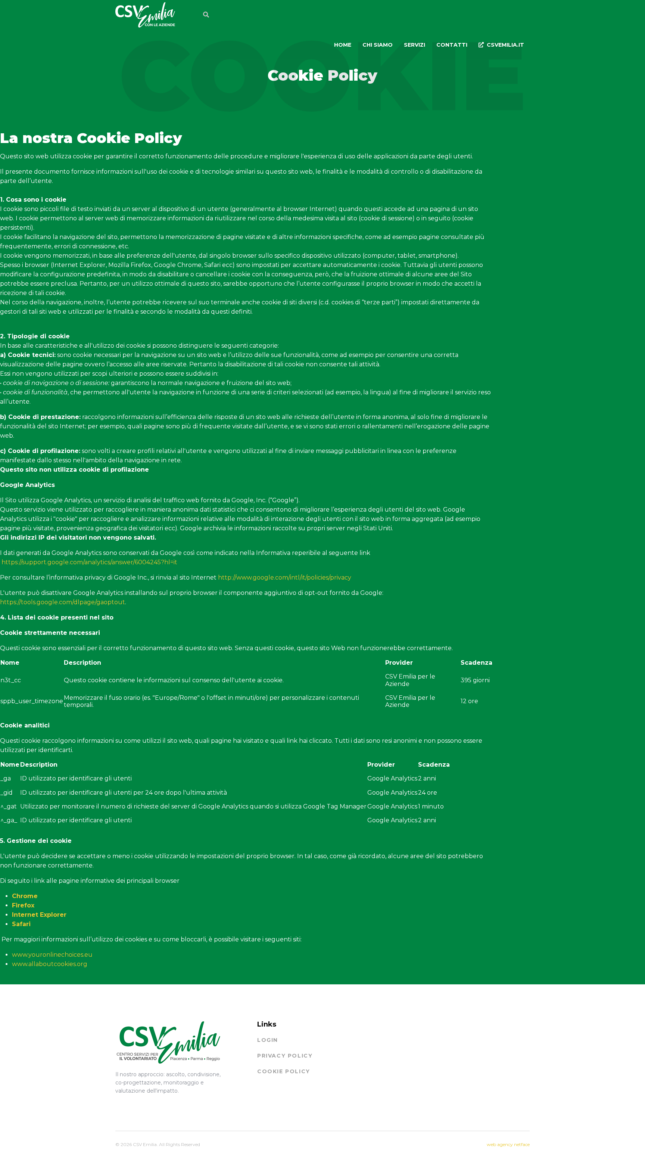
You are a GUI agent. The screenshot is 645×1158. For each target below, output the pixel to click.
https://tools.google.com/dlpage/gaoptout (62, 602)
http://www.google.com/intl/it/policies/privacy (284, 577)
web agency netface (508, 1144)
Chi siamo (377, 44)
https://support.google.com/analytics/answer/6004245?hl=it (89, 562)
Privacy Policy (284, 1055)
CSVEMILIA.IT (505, 44)
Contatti (451, 44)
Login (267, 1040)
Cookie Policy (283, 1071)
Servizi (414, 44)
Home (342, 44)
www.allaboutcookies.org (49, 964)
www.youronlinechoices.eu (52, 954)
